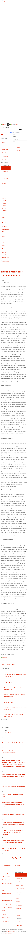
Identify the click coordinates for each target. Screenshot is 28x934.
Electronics (4, 214)
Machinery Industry (4, 235)
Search (14, 136)
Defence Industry (4, 253)
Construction (5, 171)
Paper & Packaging (4, 221)
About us (4, 146)
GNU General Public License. (7, 933)
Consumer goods (4, 193)
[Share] (14, 141)
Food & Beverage (4, 182)
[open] (8, 135)
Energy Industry (5, 178)
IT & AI (3, 217)
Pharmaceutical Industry (5, 187)
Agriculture (4, 226)
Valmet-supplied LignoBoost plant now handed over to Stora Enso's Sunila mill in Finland (13, 804)
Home (3, 142)
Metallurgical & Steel (5, 230)
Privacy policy (19, 925)
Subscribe (4, 152)
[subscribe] (4, 657)
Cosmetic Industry (4, 204)
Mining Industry (5, 257)
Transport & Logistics (4, 240)
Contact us (4, 159)
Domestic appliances (4, 209)
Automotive (4, 168)
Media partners (5, 149)
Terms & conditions (20, 921)
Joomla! (12, 931)
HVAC (3, 245)
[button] (3, 124)
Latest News (5, 174)
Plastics (4, 248)
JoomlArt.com (8, 931)
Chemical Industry (4, 199)
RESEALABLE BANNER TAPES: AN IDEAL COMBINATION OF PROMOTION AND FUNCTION (12, 832)
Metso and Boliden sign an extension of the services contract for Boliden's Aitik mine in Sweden (13, 776)
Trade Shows (5, 156)
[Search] (14, 134)
